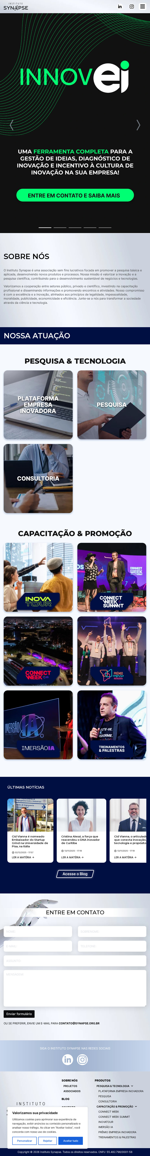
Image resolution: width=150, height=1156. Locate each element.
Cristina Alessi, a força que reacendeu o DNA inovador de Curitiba (80, 840)
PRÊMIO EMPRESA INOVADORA (117, 1132)
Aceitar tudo (70, 1140)
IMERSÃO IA (105, 1127)
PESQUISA (104, 1096)
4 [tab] (90, 227)
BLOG (66, 1099)
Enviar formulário (19, 1014)
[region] (47, 1128)
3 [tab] (75, 227)
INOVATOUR (105, 1121)
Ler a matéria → (23, 857)
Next (138, 125)
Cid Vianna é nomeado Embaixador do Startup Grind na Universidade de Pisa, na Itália (30, 841)
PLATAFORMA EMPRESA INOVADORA (120, 1091)
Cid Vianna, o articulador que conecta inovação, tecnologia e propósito (131, 840)
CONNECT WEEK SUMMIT (114, 1116)
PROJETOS (70, 1086)
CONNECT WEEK (108, 1111)
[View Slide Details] (75, 123)
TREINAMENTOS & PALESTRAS (117, 1137)
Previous (11, 125)
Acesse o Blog (75, 874)
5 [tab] (105, 227)
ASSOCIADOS (71, 1091)
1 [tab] (45, 227)
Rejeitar (47, 1140)
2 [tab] (60, 227)
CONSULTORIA (107, 1101)
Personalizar (24, 1140)
